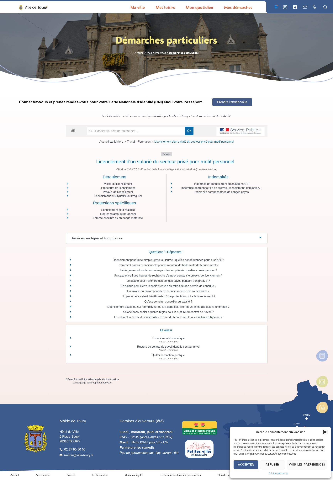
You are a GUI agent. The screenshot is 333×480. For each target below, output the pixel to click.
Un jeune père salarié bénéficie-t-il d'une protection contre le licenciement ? (168, 296)
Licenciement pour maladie (118, 209)
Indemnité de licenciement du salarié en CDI (221, 183)
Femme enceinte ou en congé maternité (118, 217)
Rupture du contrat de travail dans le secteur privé (168, 346)
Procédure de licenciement (118, 187)
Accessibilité (42, 475)
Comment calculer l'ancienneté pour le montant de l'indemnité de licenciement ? (168, 265)
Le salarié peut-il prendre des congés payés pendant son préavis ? (168, 280)
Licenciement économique (168, 338)
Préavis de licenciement (118, 191)
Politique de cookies (278, 473)
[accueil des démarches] (73, 130)
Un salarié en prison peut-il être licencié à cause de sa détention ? (168, 291)
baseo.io (107, 382)
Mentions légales (134, 475)
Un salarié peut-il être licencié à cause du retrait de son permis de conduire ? (168, 285)
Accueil (139, 53)
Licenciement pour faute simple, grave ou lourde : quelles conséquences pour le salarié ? (168, 259)
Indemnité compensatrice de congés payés (222, 191)
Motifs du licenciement (118, 183)
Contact (70, 475)
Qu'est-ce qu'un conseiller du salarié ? (168, 301)
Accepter (246, 464)
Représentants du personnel (118, 213)
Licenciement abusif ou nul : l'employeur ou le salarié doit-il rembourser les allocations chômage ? (168, 306)
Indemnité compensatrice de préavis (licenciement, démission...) (221, 187)
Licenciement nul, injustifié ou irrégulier (118, 196)
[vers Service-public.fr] (240, 131)
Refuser (272, 464)
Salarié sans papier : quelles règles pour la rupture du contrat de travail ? (168, 312)
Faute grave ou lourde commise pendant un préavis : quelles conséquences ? (168, 270)
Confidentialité (100, 475)
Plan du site (224, 475)
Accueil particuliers (111, 141)
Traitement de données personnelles (180, 475)
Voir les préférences (307, 464)
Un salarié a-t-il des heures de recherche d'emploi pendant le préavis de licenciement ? (168, 275)
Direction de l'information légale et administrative (93, 379)
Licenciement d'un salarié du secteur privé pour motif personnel (194, 141)
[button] (325, 432)
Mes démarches (156, 53)
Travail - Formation (139, 141)
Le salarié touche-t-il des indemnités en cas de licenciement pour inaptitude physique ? (168, 317)
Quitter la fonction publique (168, 355)
